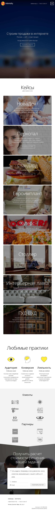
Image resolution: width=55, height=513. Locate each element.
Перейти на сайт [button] (27, 117)
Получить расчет (38, 485)
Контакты (18, 499)
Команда (10, 499)
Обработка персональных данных (39, 508)
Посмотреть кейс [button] (27, 236)
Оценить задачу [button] (27, 45)
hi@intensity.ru (34, 3)
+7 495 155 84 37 (43, 3)
